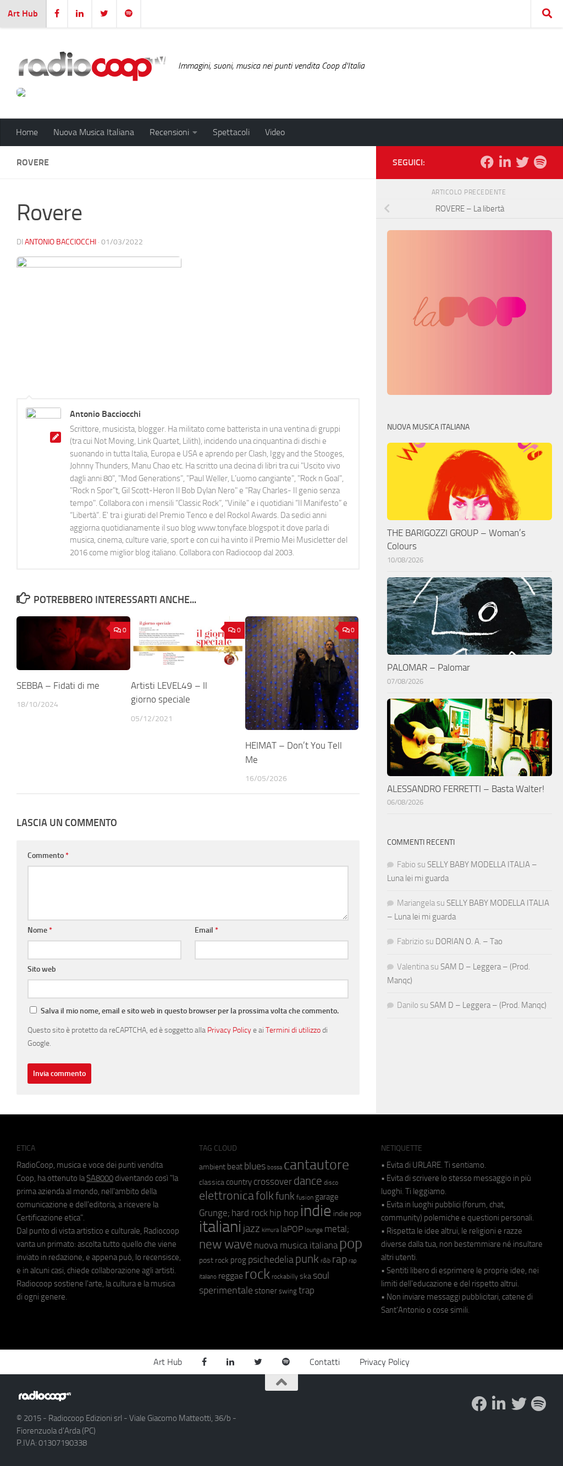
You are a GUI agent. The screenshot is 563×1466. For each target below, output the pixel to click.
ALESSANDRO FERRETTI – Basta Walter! (465, 788)
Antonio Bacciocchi (60, 242)
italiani (220, 1226)
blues (255, 1166)
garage (327, 1197)
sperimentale (226, 1290)
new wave (225, 1244)
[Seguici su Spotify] (540, 162)
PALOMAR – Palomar (428, 667)
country (239, 1182)
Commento (48, 855)
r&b (325, 1260)
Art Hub (23, 13)
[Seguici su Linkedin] (504, 162)
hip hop (284, 1212)
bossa (274, 1167)
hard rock (249, 1213)
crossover (272, 1181)
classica (211, 1182)
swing (288, 1291)
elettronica (226, 1195)
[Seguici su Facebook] (487, 162)
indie (316, 1210)
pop (350, 1243)
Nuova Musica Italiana (93, 132)
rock (257, 1274)
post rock (214, 1260)
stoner (266, 1291)
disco (331, 1182)
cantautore (316, 1164)
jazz (251, 1229)
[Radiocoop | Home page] (91, 65)
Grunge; (214, 1213)
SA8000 (99, 1178)
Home (27, 132)
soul (321, 1275)
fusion (304, 1197)
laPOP (291, 1229)
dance (308, 1181)
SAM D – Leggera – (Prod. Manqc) (488, 1005)
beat (234, 1167)
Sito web (41, 969)
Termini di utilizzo (293, 1029)
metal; (336, 1229)
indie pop (347, 1213)
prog (238, 1260)
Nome (39, 930)
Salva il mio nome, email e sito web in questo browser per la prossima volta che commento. (190, 1011)
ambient (212, 1167)
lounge (314, 1230)
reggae (230, 1275)
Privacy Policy (229, 1029)
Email (206, 930)
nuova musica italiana (296, 1245)
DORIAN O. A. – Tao (469, 941)
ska (305, 1276)
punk (307, 1259)
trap (306, 1290)
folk (265, 1195)
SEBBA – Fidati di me (58, 685)
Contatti (325, 1362)
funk (285, 1196)
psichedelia (271, 1259)
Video (275, 132)
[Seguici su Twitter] (522, 162)
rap (339, 1259)
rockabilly (285, 1276)
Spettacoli (231, 132)
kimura (270, 1230)
